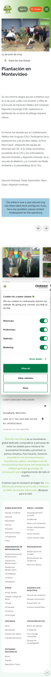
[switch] (44, 329)
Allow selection (25, 378)
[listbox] (25, 406)
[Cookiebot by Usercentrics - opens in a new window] (36, 286)
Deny (25, 388)
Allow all (25, 368)
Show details (35, 359)
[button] (46, 9)
